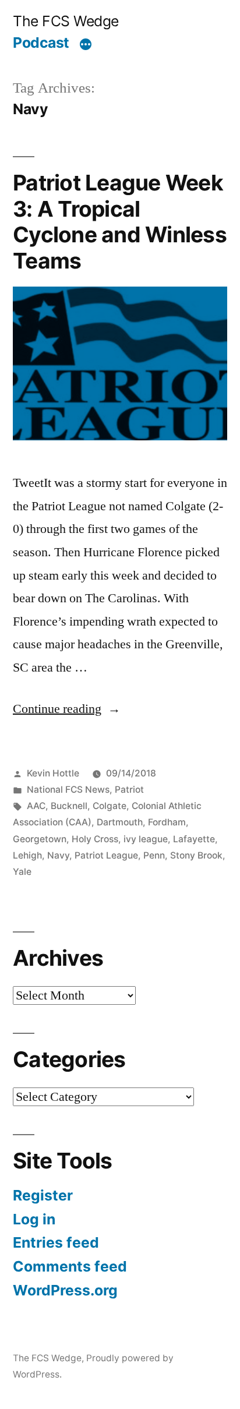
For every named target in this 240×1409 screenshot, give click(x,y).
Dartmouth (120, 822)
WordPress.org (65, 1290)
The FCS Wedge (66, 21)
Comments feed (70, 1266)
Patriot (129, 789)
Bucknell (69, 805)
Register (43, 1195)
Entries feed (56, 1242)
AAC (36, 805)
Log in (34, 1219)
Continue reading (57, 709)
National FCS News (68, 789)
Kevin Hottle (53, 773)
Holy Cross (95, 839)
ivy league (145, 839)
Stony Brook (196, 855)
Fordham (167, 822)
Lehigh (27, 855)
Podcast (41, 42)
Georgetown (39, 839)
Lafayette (194, 839)
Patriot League (106, 855)
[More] (86, 45)
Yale (22, 871)
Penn (154, 855)
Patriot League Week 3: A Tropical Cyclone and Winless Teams (120, 221)
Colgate (109, 805)
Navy (58, 855)
